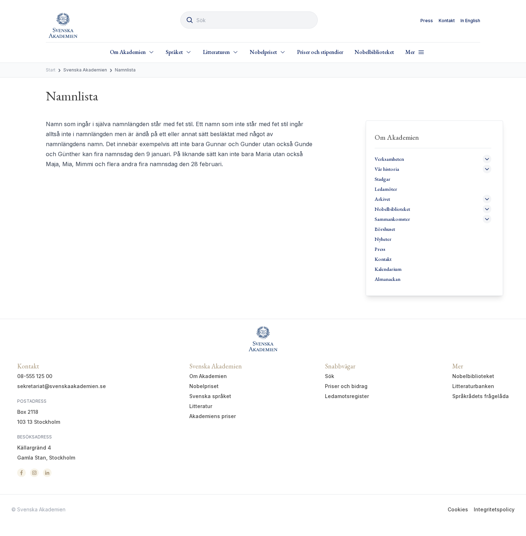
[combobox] (249, 20)
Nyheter (383, 239)
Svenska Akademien (85, 70)
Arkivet (382, 199)
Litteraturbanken (473, 386)
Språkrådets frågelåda (480, 396)
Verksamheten (389, 159)
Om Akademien (208, 376)
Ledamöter (386, 189)
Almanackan (387, 279)
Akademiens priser (212, 416)
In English (470, 20)
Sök (329, 376)
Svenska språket (210, 396)
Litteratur (200, 406)
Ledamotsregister (347, 396)
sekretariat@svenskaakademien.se (61, 386)
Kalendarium (388, 269)
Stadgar (382, 179)
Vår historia (387, 169)
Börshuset (385, 229)
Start (50, 70)
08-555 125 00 (34, 376)
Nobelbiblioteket (374, 52)
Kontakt (447, 20)
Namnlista (125, 70)
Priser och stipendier (320, 52)
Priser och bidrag (346, 386)
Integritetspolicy (494, 509)
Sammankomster (392, 219)
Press (426, 20)
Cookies (458, 509)
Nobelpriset (204, 386)
